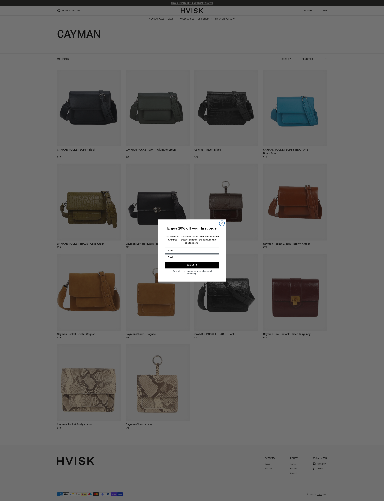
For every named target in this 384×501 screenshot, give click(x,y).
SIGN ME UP (192, 265)
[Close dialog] (222, 223)
